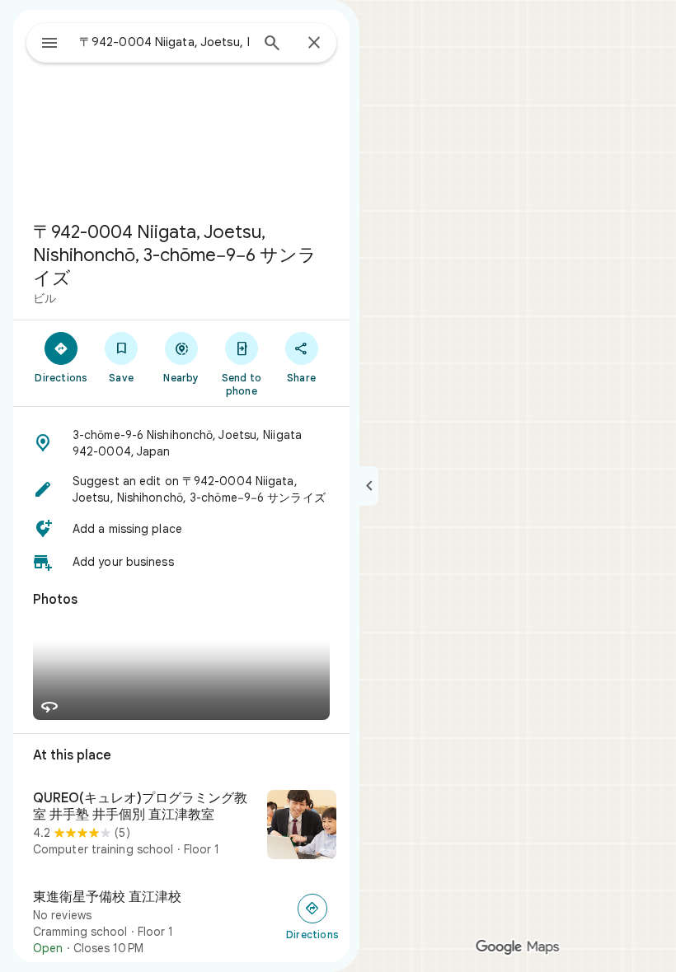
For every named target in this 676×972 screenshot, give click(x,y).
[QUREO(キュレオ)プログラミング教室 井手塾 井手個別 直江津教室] (181, 826)
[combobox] (164, 42)
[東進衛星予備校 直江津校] (181, 923)
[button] (181, 443)
